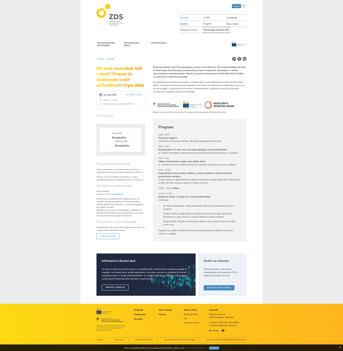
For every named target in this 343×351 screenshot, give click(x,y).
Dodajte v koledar (135, 95)
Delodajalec (159, 42)
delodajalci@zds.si (227, 325)
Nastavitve (214, 348)
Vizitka (99, 340)
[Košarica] (243, 6)
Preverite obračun (115, 287)
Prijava (236, 6)
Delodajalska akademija (106, 44)
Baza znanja (232, 23)
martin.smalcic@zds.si (114, 194)
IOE (185, 318)
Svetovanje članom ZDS (216, 29)
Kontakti (119, 340)
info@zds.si (138, 179)
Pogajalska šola (131, 44)
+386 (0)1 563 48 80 (228, 322)
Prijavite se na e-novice (219, 288)
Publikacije (231, 17)
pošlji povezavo (108, 236)
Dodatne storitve (189, 29)
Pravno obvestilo (144, 340)
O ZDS (206, 17)
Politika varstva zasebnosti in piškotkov (227, 340)
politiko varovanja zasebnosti (195, 348)
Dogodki (184, 17)
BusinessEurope (191, 314)
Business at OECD (192, 323)
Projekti (207, 23)
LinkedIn (215, 330)
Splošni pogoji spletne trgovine (179, 340)
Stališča (184, 23)
